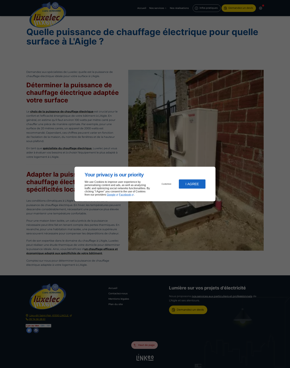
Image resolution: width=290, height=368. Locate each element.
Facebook (125, 194)
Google (111, 194)
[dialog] (145, 184)
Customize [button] (166, 184)
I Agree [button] (192, 184)
